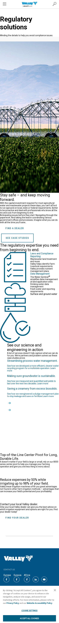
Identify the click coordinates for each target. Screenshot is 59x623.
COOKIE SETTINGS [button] (29, 610)
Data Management (39, 273)
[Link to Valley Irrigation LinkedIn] (36, 579)
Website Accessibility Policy (39, 603)
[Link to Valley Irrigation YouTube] (44, 579)
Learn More (15, 473)
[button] (55, 591)
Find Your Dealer (17, 517)
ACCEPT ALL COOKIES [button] (29, 618)
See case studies (17, 238)
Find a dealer (14, 228)
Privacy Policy (13, 603)
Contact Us (9, 570)
